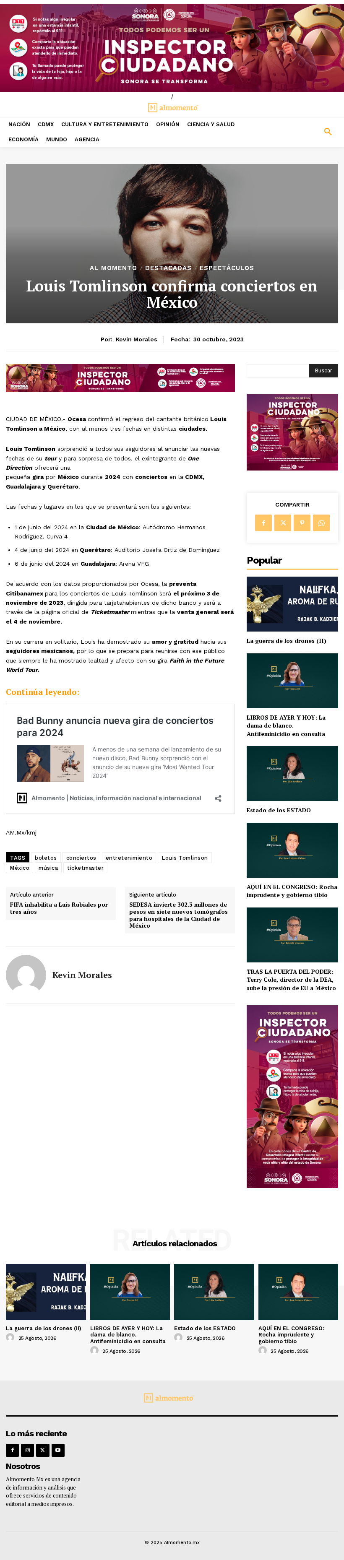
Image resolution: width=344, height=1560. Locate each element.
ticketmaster (85, 868)
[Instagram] (27, 1450)
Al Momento (113, 268)
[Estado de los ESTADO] (292, 773)
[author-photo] (11, 1337)
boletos (46, 858)
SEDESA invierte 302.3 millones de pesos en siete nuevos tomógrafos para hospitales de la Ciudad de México (178, 915)
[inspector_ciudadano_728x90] (120, 389)
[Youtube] (58, 1450)
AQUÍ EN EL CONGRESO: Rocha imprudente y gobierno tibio (292, 891)
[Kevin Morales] (26, 975)
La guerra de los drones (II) (286, 641)
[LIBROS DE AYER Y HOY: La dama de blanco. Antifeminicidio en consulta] (292, 680)
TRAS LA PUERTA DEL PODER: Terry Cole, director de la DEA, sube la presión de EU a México (291, 979)
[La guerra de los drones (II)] (292, 604)
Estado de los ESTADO (279, 810)
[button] (301, 132)
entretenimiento (129, 858)
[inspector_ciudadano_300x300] (292, 468)
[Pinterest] (302, 523)
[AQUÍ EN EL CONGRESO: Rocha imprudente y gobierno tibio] (292, 850)
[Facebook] (263, 523)
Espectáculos (227, 268)
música (48, 868)
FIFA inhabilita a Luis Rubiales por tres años (59, 908)
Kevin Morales (136, 339)
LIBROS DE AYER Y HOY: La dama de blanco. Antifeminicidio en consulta (286, 725)
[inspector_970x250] (172, 48)
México (19, 868)
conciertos (81, 858)
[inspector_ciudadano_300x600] (292, 1185)
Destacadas (168, 268)
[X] (282, 523)
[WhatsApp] (321, 523)
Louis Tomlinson (185, 858)
